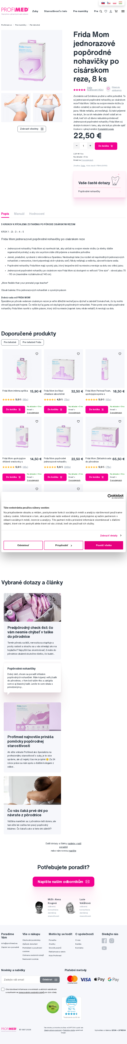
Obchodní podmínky (31, 940)
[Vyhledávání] (101, 11)
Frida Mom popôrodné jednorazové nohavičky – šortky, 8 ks (56, 460)
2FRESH (122, 1030)
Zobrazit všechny (29, 129)
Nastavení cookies (30, 959)
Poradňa (52, 940)
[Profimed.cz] (15, 11)
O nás (77, 940)
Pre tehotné (35, 25)
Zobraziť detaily (109, 535)
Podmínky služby (69, 1030)
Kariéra (78, 944)
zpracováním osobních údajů (31, 992)
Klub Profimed (55, 955)
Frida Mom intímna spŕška (15, 391)
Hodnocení (36, 213)
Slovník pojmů (55, 948)
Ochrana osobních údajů (33, 955)
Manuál (19, 213)
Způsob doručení (29, 944)
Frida (83, 166)
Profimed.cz (6, 25)
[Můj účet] (111, 11)
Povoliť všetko (104, 545)
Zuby (35, 11)
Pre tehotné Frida (32, 342)
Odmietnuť (23, 545)
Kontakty (79, 948)
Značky (52, 944)
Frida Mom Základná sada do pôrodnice (98, 460)
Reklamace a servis (57, 952)
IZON (114, 1030)
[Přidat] (90, 146)
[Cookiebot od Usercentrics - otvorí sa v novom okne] (109, 496)
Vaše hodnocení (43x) (95, 89)
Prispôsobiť (61, 545)
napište (72, 851)
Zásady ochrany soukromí (53, 1030)
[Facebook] (104, 940)
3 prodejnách (87, 160)
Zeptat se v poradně (10, 947)
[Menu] (123, 11)
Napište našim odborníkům (60, 881)
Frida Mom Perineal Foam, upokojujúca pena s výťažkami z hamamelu (98, 392)
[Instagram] (111, 940)
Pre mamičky (80, 11)
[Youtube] (104, 948)
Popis (5, 213)
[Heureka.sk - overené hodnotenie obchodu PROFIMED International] (71, 1008)
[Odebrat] (77, 146)
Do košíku (104, 146)
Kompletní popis (106, 129)
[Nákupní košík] (117, 11)
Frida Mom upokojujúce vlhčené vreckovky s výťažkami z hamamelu (14, 460)
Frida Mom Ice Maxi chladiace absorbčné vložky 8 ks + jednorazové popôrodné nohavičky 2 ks (56, 392)
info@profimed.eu (9, 943)
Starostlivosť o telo (55, 11)
